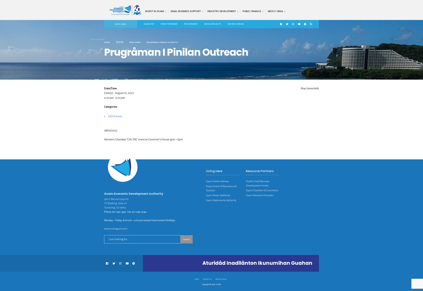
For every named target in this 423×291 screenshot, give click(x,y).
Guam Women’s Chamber (259, 195)
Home (107, 42)
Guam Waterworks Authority (221, 200)
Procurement (191, 24)
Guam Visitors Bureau (217, 181)
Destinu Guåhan (236, 24)
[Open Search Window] (311, 24)
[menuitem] (155, 10)
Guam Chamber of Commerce (262, 190)
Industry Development (222, 11)
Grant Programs (169, 24)
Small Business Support (186, 11)
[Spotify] (305, 24)
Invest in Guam (154, 11)
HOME (196, 279)
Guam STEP (149, 24)
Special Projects (212, 24)
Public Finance (252, 11)
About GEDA (275, 11)
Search (186, 239)
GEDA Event (135, 42)
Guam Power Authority (218, 195)
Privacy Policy (221, 279)
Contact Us (207, 279)
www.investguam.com (115, 228)
